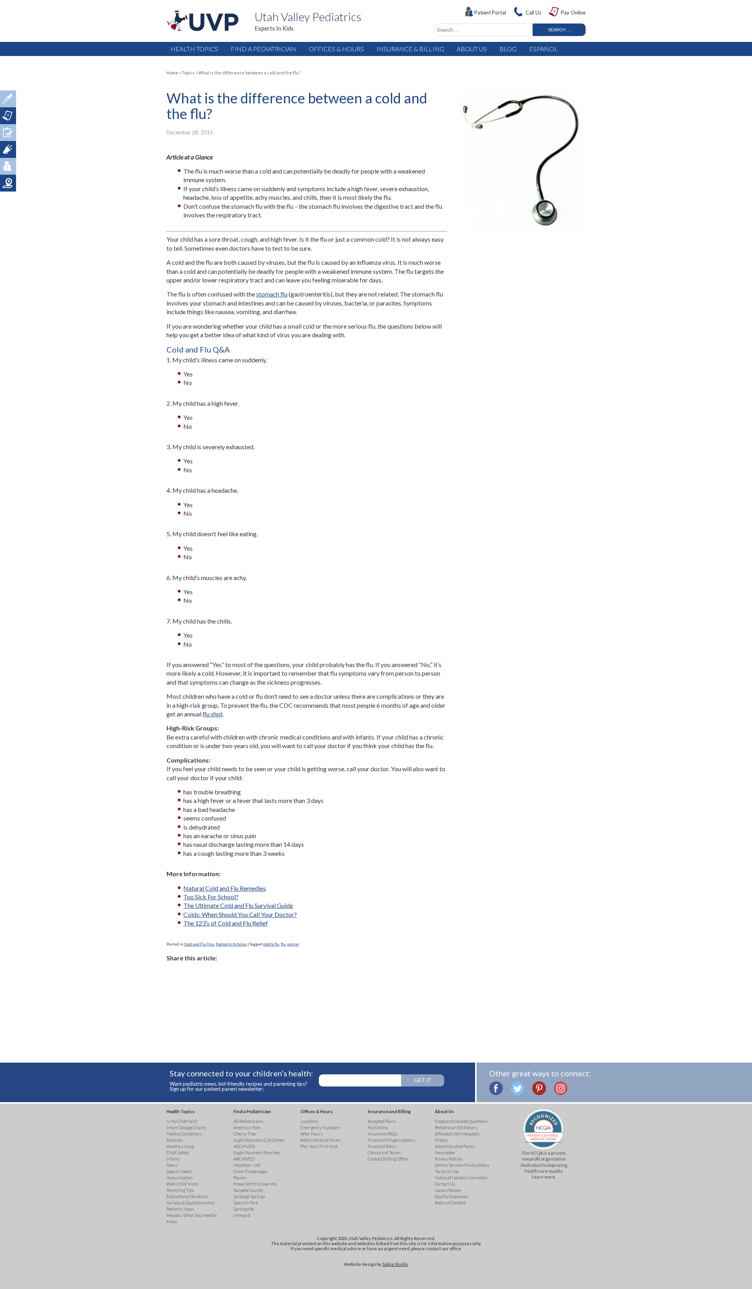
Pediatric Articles (231, 944)
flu (283, 944)
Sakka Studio (395, 1264)
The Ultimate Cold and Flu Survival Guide (238, 905)
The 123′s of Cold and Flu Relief (225, 923)
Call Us (533, 12)
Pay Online (573, 12)
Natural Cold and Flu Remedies (224, 888)
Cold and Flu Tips (199, 944)
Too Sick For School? (211, 896)
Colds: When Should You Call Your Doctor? (240, 914)
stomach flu (271, 294)
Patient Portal (490, 12)
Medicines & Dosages (8, 98)
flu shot (212, 714)
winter (293, 944)
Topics (188, 72)
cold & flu (271, 944)
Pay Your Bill (8, 115)
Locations (8, 183)
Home (172, 72)
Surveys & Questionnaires (8, 132)
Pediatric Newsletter (8, 149)
